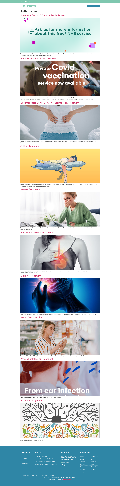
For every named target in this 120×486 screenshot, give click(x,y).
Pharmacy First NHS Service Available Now (42, 15)
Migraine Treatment (30, 275)
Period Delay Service (31, 317)
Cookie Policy (34, 475)
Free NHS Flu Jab (65, 6)
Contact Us (25, 463)
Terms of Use (43, 475)
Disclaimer (52, 475)
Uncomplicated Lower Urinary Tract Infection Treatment (49, 102)
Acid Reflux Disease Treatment (36, 232)
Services (54, 6)
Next (98, 443)
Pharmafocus (67, 479)
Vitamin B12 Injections (32, 400)
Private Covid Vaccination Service (38, 58)
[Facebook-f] (62, 465)
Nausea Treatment (30, 189)
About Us (47, 6)
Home (40, 6)
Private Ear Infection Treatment (36, 359)
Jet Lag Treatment (30, 146)
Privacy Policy (25, 475)
